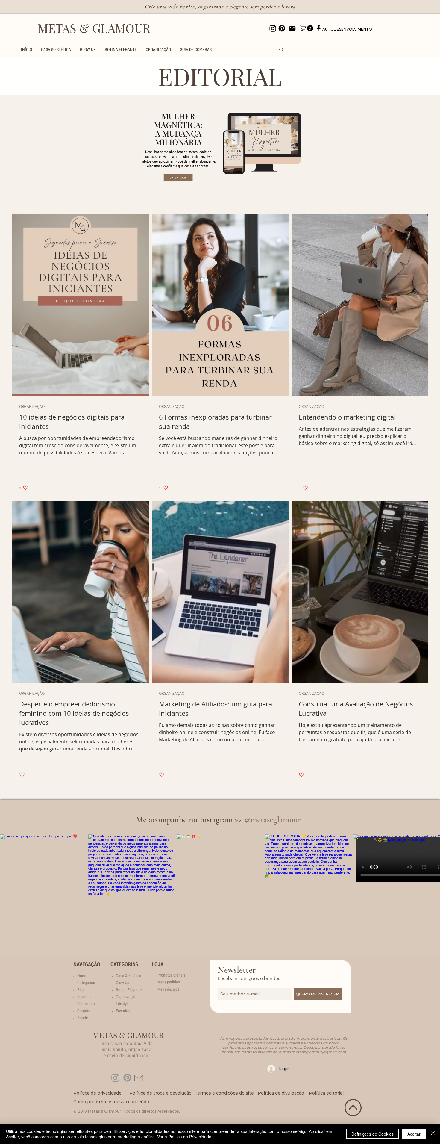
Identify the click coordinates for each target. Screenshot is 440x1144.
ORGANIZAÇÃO (32, 406)
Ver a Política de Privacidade (184, 1137)
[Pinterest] (127, 1077)
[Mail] (292, 28)
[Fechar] (432, 1133)
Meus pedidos (168, 982)
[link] (307, 28)
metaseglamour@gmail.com (319, 1052)
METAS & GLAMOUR (94, 28)
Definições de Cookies (372, 1134)
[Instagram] (115, 1077)
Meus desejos (168, 989)
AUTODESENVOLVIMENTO (347, 29)
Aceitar (414, 1134)
